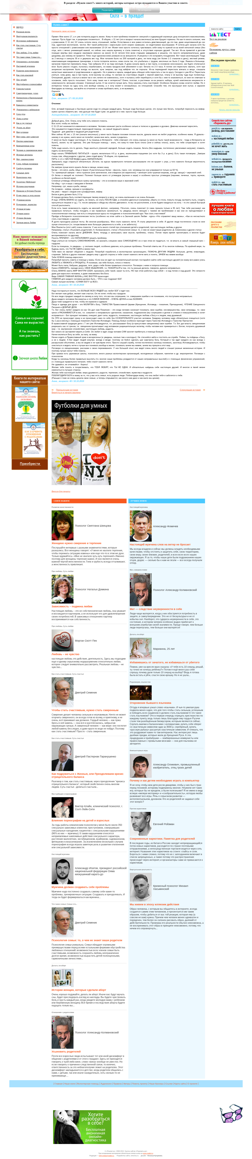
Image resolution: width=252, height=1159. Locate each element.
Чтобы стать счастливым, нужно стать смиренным (85, 710)
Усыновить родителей (66, 1051)
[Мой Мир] (59, 94)
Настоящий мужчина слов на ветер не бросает (160, 544)
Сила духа (20, 114)
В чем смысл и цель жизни (28, 195)
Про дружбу (21, 79)
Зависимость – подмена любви (72, 606)
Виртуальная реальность (141, 870)
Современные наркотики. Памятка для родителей (162, 838)
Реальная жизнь (23, 31)
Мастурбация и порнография (64, 794)
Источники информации (27, 40)
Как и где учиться (24, 123)
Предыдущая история (67, 390)
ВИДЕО (19, 27)
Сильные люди (22, 172)
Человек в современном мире (29, 150)
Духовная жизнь (23, 199)
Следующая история (190, 390)
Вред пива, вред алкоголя (27, 136)
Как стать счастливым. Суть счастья (68, 674)
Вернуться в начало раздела (66, 392)
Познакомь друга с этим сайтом (222, 51)
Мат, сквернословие (138, 570)
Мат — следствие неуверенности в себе (156, 609)
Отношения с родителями (63, 1012)
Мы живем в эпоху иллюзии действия (154, 904)
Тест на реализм (217, 39)
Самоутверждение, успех (27, 93)
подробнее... (234, 74)
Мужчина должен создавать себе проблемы (80, 887)
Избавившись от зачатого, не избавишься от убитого (165, 662)
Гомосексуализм (23, 88)
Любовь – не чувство (65, 654)
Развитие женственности (62, 507)
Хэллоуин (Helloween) (26, 181)
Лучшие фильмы (23, 218)
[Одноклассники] (56, 94)
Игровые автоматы (24, 154)
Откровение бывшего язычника (150, 702)
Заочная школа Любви (26, 222)
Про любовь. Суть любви (62, 571)
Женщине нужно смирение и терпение (76, 543)
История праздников (25, 186)
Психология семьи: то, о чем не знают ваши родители (87, 940)
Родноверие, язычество (140, 682)
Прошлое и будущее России (28, 190)
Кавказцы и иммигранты (27, 105)
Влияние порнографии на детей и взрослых (80, 820)
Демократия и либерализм (28, 109)
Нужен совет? (61, 24)
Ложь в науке (22, 118)
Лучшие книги (22, 213)
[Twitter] (53, 94)
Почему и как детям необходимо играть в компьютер (164, 780)
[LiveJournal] (62, 94)
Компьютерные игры (139, 751)
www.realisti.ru (148, 1153)
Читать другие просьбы (229, 110)
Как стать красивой (24, 75)
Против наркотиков (138, 809)
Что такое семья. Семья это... (64, 904)
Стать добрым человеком (27, 163)
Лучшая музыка (23, 208)
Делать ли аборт (59, 966)
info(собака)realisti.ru (106, 1156)
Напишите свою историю (64, 31)
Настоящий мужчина (61, 854)
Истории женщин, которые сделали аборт (79, 990)
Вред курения (22, 132)
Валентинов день (23, 177)
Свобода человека (24, 168)
